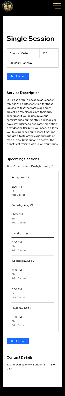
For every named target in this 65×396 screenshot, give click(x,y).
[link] (18, 76)
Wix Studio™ (35, 394)
